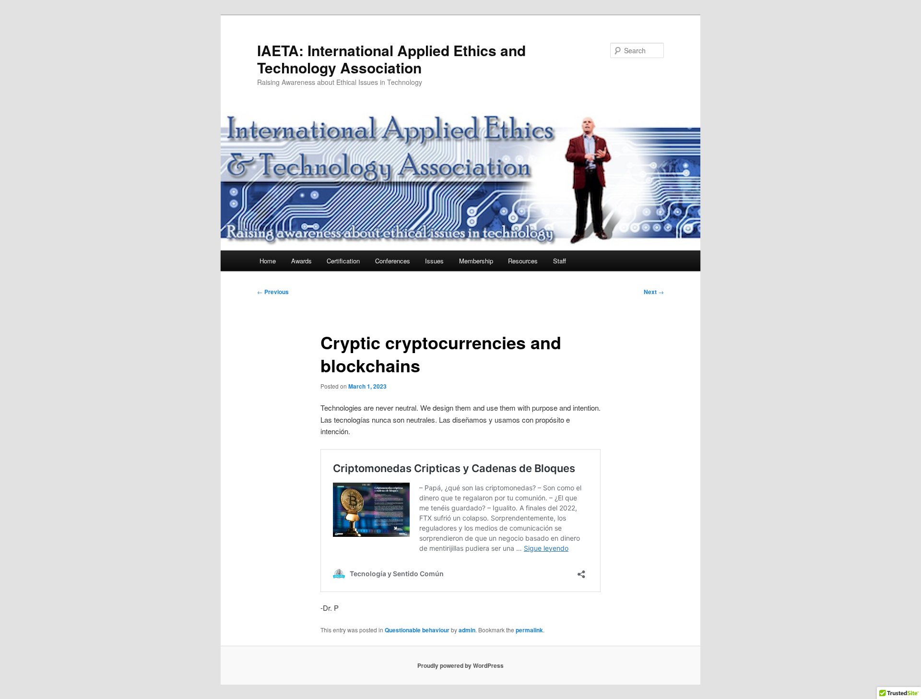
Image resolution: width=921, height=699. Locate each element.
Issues (434, 260)
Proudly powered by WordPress (460, 665)
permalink (529, 630)
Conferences (392, 260)
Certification (343, 260)
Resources (523, 260)
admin (467, 630)
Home (268, 260)
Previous (273, 291)
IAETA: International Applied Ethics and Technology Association (391, 59)
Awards (301, 260)
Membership (476, 260)
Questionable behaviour (417, 630)
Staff (559, 260)
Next (654, 291)
